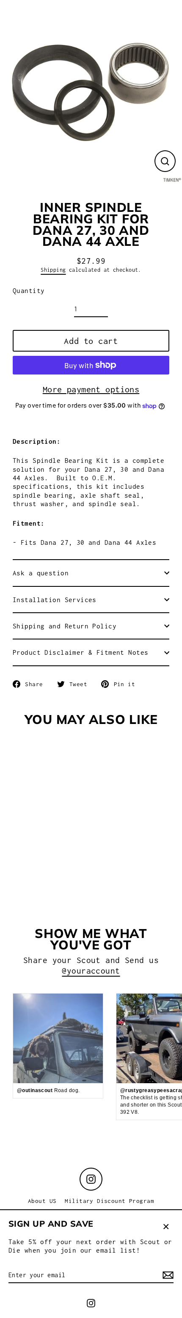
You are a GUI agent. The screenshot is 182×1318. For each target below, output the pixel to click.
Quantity (28, 290)
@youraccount (91, 970)
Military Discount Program (109, 1200)
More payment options (91, 389)
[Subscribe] (167, 1275)
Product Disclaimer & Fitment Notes (80, 652)
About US (42, 1200)
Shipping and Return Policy (64, 626)
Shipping (53, 270)
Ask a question (41, 573)
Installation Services (55, 599)
